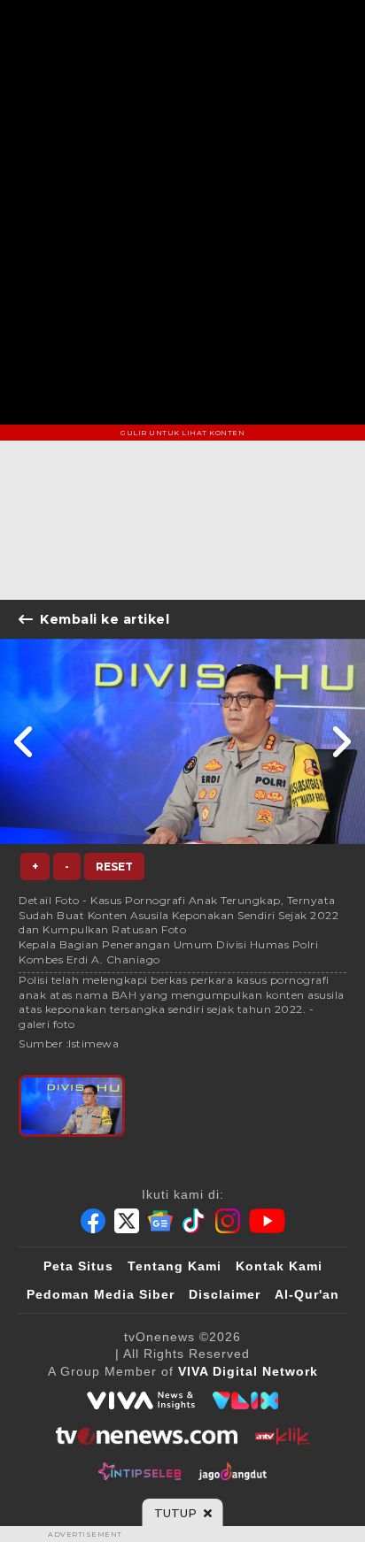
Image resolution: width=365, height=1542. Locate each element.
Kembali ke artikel (104, 619)
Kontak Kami (279, 1266)
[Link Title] (24, 741)
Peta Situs (78, 1266)
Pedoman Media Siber (101, 1294)
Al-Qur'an (307, 1294)
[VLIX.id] (245, 1400)
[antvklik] (282, 1436)
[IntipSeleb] (139, 1471)
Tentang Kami (174, 1266)
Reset (114, 866)
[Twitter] (126, 1220)
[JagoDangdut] (232, 1471)
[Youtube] (267, 1220)
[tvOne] (146, 1436)
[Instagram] (227, 1220)
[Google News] (160, 1220)
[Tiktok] (194, 1220)
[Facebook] (93, 1220)
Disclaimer (224, 1294)
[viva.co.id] (141, 1400)
